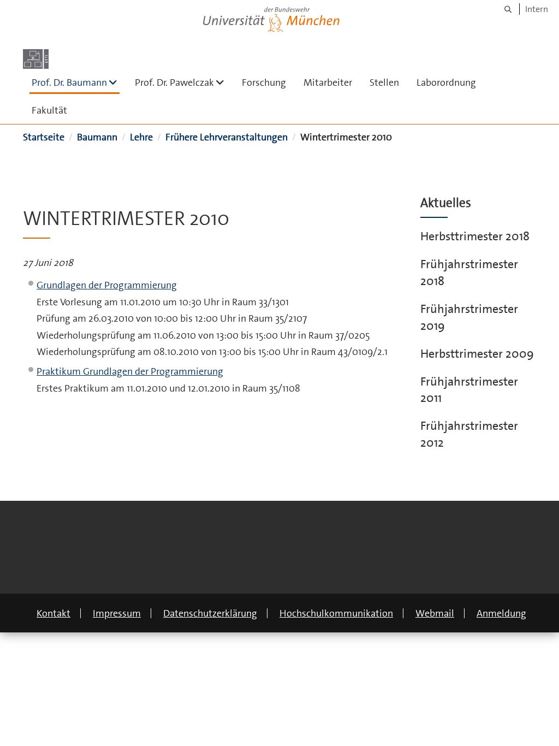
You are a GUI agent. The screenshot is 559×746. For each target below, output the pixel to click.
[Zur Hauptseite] (36, 59)
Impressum (117, 613)
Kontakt (53, 613)
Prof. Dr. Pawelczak (184, 82)
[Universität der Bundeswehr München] (271, 17)
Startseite (43, 137)
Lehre (141, 137)
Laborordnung (446, 82)
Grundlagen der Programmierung (107, 285)
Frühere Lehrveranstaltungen (226, 137)
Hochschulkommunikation (336, 613)
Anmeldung (501, 613)
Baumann (97, 137)
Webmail (434, 613)
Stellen (384, 82)
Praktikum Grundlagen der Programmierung (130, 371)
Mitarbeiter (328, 82)
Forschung (264, 82)
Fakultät (49, 110)
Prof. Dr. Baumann (76, 82)
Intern (536, 9)
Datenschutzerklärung (210, 613)
